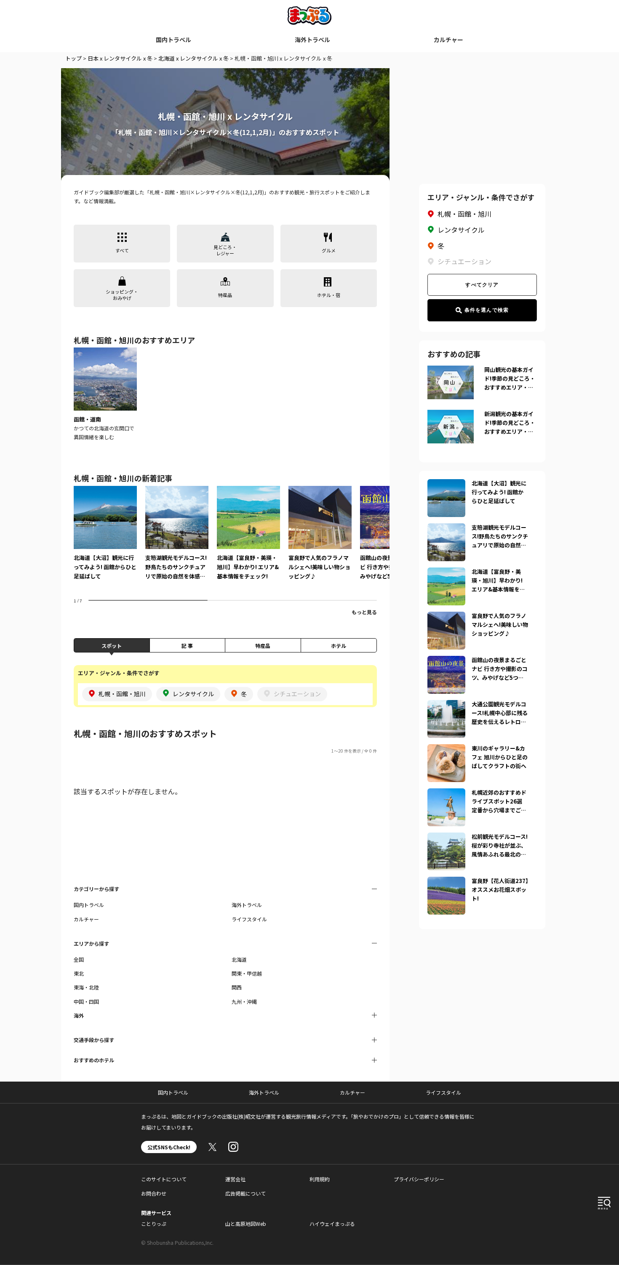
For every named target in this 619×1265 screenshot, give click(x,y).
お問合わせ (153, 1193)
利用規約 (320, 1179)
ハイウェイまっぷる (332, 1223)
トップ (73, 58)
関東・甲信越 (247, 973)
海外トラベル (312, 39)
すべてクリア (482, 285)
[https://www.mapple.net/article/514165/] (446, 838)
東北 (79, 973)
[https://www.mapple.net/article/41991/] (446, 573)
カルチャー (448, 39)
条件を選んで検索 (486, 310)
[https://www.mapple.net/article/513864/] (446, 528)
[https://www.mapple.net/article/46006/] (446, 617)
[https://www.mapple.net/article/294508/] (446, 793)
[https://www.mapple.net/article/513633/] (446, 705)
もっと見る (364, 611)
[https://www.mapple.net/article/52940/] (446, 484)
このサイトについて (164, 1179)
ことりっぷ (153, 1223)
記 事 (187, 645)
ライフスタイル (249, 919)
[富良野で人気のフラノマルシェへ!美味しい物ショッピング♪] (320, 539)
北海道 (239, 959)
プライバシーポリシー (419, 1179)
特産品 (262, 645)
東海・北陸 (86, 987)
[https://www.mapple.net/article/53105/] (446, 661)
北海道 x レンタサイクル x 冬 (193, 58)
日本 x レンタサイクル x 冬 (120, 58)
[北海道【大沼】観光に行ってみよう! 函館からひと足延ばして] (105, 539)
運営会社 (235, 1179)
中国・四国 (86, 1001)
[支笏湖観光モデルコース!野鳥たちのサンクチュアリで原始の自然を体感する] (176, 539)
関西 (237, 987)
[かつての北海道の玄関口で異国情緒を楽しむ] (105, 394)
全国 (79, 959)
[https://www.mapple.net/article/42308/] (446, 882)
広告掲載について (245, 1193)
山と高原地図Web (245, 1223)
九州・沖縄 (244, 1001)
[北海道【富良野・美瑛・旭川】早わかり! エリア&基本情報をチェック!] (248, 539)
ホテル (338, 645)
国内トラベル (173, 39)
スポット (111, 645)
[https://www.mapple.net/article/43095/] (446, 749)
